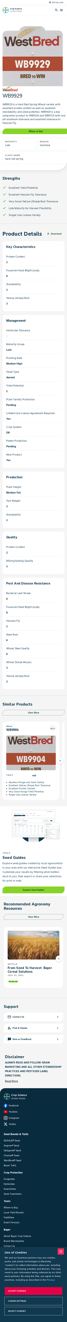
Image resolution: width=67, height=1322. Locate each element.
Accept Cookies (17, 1291)
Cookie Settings (17, 1301)
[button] (7, 1096)
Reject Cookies (17, 1311)
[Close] (61, 1251)
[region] (33, 1284)
